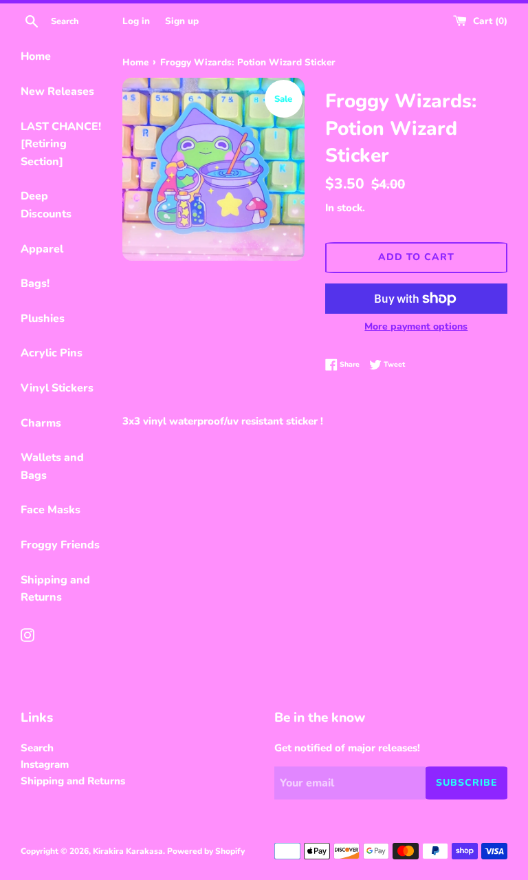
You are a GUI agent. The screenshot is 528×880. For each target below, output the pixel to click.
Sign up (182, 21)
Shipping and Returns (55, 588)
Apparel (42, 249)
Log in (136, 21)
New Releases (57, 91)
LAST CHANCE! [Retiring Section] (61, 144)
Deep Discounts (46, 205)
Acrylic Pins (51, 353)
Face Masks (50, 509)
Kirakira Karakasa (128, 851)
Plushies (43, 318)
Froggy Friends (60, 544)
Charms (41, 423)
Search (37, 748)
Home (36, 56)
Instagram (45, 764)
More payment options (416, 326)
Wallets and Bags (52, 466)
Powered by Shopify (206, 851)
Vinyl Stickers (57, 388)
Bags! (35, 283)
